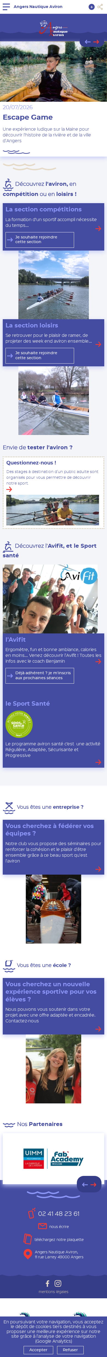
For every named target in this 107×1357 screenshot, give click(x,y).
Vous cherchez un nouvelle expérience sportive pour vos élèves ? (51, 992)
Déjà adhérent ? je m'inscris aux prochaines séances (43, 675)
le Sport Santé (27, 704)
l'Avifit (15, 640)
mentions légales (53, 1292)
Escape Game (28, 117)
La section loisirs (31, 326)
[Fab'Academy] (53, 1158)
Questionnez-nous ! (31, 463)
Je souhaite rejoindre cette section (36, 239)
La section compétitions (43, 209)
